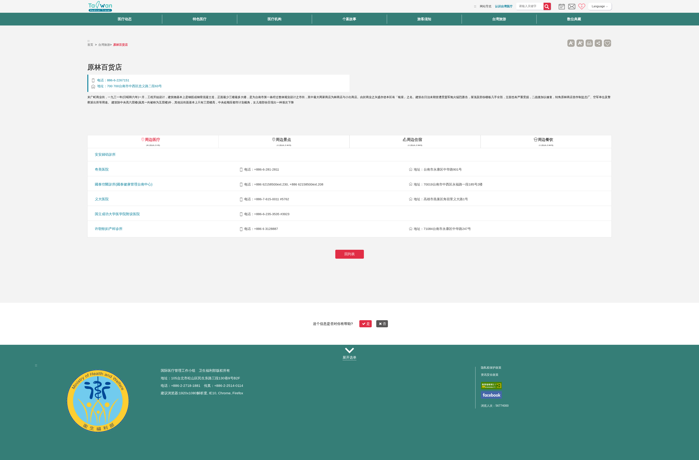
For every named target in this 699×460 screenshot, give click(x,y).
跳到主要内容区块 (11, 6)
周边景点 (283, 139)
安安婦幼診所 (105, 154)
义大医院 (102, 199)
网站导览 (485, 6)
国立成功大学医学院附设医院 (117, 214)
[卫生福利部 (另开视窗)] (97, 431)
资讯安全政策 (489, 375)
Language (598, 6)
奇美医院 (102, 169)
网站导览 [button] (349, 350)
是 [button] (368, 324)
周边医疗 (152, 139)
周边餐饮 (545, 139)
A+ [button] (580, 43)
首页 (90, 44)
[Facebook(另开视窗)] (491, 395)
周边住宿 (414, 139)
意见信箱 (571, 6)
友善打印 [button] (589, 43)
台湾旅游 (104, 44)
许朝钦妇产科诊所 (109, 229)
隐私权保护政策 (491, 368)
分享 (598, 43)
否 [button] (384, 324)
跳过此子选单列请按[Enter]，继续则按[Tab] (562, 43)
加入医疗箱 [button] (607, 43)
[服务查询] (560, 6)
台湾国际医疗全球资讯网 (100, 7)
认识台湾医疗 (504, 6)
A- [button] (571, 43)
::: (475, 6)
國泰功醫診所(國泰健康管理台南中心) (123, 184)
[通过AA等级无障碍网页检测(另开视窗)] (491, 385)
